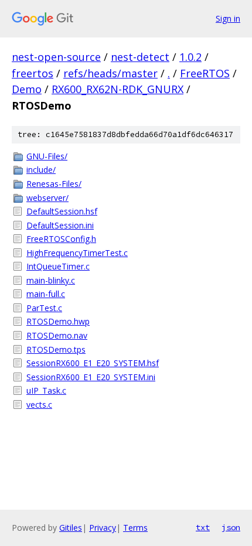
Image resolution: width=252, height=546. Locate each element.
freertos (32, 73)
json (231, 527)
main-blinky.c (50, 280)
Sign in (228, 18)
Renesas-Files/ (53, 183)
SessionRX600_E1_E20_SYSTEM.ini (90, 377)
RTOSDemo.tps (56, 349)
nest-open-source (56, 57)
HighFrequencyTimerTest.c (77, 252)
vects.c (39, 404)
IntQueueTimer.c (58, 266)
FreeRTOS (205, 73)
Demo (27, 89)
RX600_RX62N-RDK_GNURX (117, 89)
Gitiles (70, 527)
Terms (135, 527)
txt (203, 527)
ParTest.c (44, 307)
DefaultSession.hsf (61, 211)
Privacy (102, 527)
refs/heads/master (110, 73)
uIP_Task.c (46, 390)
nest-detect (140, 57)
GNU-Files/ (46, 156)
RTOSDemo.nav (56, 335)
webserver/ (47, 197)
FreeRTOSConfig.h (61, 238)
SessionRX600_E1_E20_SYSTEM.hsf (92, 362)
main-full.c (45, 293)
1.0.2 (190, 57)
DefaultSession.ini (60, 225)
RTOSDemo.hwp (58, 321)
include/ (41, 169)
